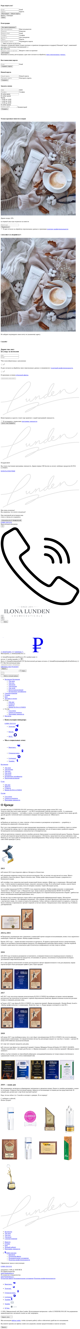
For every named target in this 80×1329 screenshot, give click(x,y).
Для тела (11, 683)
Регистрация (5, 13)
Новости (11, 705)
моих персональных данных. (56, 54)
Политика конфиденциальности (19, 1260)
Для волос (12, 684)
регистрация (5, 52)
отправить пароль (7, 66)
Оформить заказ (6, 665)
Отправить (5, 109)
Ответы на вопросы (15, 712)
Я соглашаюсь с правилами (20, 421)
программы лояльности (29, 421)
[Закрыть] (2, 673)
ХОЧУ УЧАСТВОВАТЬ (8, 423)
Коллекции (8, 679)
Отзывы (7, 695)
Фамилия (22, 31)
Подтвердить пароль (26, 41)
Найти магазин (11, 1253)
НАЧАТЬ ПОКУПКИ (8, 471)
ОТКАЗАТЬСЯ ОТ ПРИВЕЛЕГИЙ (11, 520)
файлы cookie (16, 1320)
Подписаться (5, 227)
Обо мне (11, 702)
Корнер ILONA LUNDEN (17, 707)
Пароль (21, 11)
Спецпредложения (11, 693)
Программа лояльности (16, 714)
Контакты (8, 716)
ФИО (21, 90)
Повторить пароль (25, 78)
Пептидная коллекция (16, 690)
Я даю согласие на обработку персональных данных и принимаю (35, 229)
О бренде (12, 704)
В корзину (16, 665)
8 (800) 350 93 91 (6, 522)
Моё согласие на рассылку (12, 43)
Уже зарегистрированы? (9, 27)
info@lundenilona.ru (7, 1277)
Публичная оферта (15, 1256)
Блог (6, 697)
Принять (4, 1327)
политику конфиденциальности (57, 229)
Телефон (22, 35)
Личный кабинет (10, 1247)
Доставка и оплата (11, 698)
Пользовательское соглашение (19, 1258)
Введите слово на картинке (28, 50)
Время (3, 98)
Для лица (12, 681)
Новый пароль (24, 76)
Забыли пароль (15, 13)
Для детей (12, 688)
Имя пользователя (25, 29)
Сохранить (5, 80)
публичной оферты (22, 375)
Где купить (12, 711)
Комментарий (22, 107)
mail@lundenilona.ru (7, 1273)
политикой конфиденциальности (62, 368)
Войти (3, 17)
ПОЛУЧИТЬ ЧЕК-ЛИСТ (8, 378)
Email (21, 9)
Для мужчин (13, 686)
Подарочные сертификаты (17, 691)
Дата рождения (24, 37)
